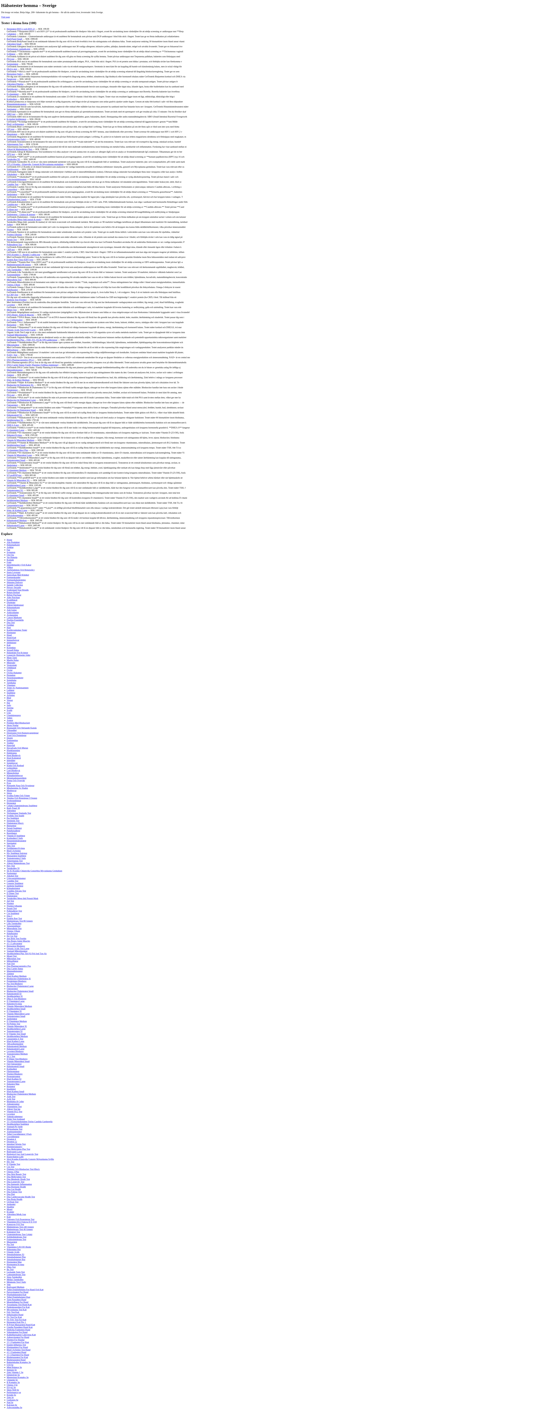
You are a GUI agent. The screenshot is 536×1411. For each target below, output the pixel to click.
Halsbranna (12, 753)
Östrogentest (12, 405)
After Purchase (13, 597)
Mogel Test (12, 956)
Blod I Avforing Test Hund (18, 1350)
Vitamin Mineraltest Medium (19, 1006)
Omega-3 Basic (13, 285)
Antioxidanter (13, 612)
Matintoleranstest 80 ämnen (19, 264)
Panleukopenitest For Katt (18, 1307)
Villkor (10, 567)
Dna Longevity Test (15, 1182)
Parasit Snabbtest (14, 828)
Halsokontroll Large (15, 1049)
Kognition (11, 647)
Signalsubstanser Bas (16, 1259)
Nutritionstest (12, 169)
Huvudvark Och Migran (17, 748)
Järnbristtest (12, 194)
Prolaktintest (12, 390)
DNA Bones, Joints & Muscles (20, 315)
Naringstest (12, 873)
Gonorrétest (12, 189)
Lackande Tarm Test (16, 1272)
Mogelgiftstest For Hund (17, 1302)
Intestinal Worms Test (16, 1144)
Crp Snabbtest (13, 913)
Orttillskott (11, 667)
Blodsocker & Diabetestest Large (21, 400)
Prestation (11, 675)
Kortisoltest (12, 99)
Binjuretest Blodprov (16, 946)
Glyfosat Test (12, 1202)
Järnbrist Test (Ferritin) (17, 300)
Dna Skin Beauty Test (16, 1174)
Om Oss (10, 555)
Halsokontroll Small (15, 1066)
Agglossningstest (14, 1131)
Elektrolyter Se (13, 1375)
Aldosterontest (13, 1104)
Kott (9, 1217)
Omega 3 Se (12, 1385)
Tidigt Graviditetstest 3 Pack (19, 1134)
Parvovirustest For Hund (17, 1292)
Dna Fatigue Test (14, 1192)
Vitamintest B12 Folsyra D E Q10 (22, 1222)
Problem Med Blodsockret (18, 723)
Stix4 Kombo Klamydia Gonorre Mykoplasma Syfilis (30, 1159)
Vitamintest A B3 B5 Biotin (19, 1247)
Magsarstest (12, 1242)
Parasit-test (11, 79)
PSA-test (11, 395)
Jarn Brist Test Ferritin (16, 938)
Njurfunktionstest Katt (16, 1294)
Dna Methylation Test (16, 1177)
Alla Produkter (13, 542)
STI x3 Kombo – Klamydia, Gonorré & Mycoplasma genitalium (35, 164)
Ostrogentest (12, 988)
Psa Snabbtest (13, 818)
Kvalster (10, 1212)
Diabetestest (12, 896)
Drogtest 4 (11, 1139)
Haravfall (11, 745)
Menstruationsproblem (16, 778)
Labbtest (10, 690)
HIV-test (10, 129)
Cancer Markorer (14, 617)
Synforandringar (14, 800)
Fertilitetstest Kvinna (16, 848)
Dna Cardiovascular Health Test (21, 1197)
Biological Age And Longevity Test (22, 1154)
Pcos (9, 783)
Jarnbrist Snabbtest (15, 886)
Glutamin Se (12, 1380)
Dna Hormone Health (16, 1187)
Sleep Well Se (13, 1390)
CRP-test (11, 249)
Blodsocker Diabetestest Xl (19, 978)
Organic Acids (13, 1252)
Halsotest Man (13, 1084)
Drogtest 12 (12, 1141)
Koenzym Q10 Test (15, 1224)
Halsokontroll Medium (17, 1046)
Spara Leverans (13, 572)
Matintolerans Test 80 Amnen (20, 921)
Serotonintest (12, 64)
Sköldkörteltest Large (16, 485)
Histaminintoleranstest (16, 104)
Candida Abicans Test (16, 891)
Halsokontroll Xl (14, 993)
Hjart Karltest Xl (14, 1079)
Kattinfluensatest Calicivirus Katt (21, 1335)
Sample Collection (15, 585)
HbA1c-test (12, 69)
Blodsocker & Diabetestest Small (21, 410)
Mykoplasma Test (14, 1129)
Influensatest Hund (15, 1314)
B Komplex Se (13, 1382)
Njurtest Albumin (14, 234)
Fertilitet (10, 625)
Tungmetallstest (13, 274)
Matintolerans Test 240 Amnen (20, 1227)
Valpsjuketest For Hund (17, 1332)
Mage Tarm (12, 657)
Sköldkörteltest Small (16, 445)
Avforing (11, 695)
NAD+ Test (12, 355)
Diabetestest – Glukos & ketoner (21, 214)
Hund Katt (11, 637)
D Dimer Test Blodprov (17, 1059)
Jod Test (10, 901)
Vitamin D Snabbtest (16, 836)
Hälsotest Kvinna (14, 435)
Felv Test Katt (13, 1312)
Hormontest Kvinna (15, 1264)
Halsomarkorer (13, 545)
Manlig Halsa (13, 660)
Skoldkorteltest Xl (15, 996)
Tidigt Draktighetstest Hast (18, 1297)
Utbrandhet (12, 730)
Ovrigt (9, 670)
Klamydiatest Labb (15, 1156)
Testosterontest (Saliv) (16, 139)
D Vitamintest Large (16, 1001)
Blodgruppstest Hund (16, 1360)
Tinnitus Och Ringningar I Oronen (22, 798)
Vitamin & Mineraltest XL (18, 480)
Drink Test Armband (16, 1119)
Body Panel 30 (13, 808)
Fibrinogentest (13, 1071)
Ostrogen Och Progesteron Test (20, 1219)
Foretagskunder (13, 577)
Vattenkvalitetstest (14, 1116)
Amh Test (11, 1096)
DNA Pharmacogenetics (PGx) (20, 360)
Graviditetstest (13, 1136)
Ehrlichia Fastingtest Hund (18, 1330)
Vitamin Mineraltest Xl (17, 1026)
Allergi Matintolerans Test (18, 863)
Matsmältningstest (14, 370)
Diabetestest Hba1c (15, 823)
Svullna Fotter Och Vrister (18, 795)
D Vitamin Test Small (16, 1034)
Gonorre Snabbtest (15, 883)
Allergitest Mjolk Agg (16, 1214)
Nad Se (10, 1402)
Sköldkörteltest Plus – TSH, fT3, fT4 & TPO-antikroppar (32, 340)
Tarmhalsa (11, 683)
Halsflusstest (12, 290)
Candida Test (12, 184)
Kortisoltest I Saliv (15, 838)
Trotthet (10, 743)
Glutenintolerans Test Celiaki (19, 1234)
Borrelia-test (12, 89)
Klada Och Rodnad (15, 765)
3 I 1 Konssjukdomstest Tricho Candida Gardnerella (29, 1121)
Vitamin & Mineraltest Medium (20, 440)
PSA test (10, 59)
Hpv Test (11, 866)
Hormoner (11, 632)
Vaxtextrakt (12, 665)
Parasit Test (12, 239)
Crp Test (10, 1167)
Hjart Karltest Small (15, 1091)
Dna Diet (11, 1194)
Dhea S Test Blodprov (16, 999)
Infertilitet (11, 760)
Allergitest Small (14, 44)
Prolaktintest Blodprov (17, 981)
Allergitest (11, 810)
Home (9, 540)
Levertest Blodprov (15, 1051)
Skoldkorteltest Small (16, 1009)
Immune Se (12, 1370)
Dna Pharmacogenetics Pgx (19, 966)
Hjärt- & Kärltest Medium (18, 380)
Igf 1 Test (11, 1056)
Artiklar (10, 547)
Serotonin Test (13, 820)
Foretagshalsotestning (16, 580)
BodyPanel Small (14, 39)
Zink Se (10, 1397)
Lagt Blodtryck (13, 770)
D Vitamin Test (13, 1164)
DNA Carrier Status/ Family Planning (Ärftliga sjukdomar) (32, 365)
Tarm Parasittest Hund (16, 1299)
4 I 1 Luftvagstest (14, 943)
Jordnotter (11, 1204)
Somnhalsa (11, 680)
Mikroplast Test (13, 958)
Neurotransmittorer (15, 678)
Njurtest (10, 229)
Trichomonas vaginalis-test (18, 49)
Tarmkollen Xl (13, 868)
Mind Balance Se (14, 1367)
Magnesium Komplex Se (18, 1377)
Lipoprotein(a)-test (15, 505)
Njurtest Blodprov (15, 1074)
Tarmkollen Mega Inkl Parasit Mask (22, 898)
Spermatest (11, 109)
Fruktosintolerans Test (16, 1239)
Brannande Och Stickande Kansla (22, 728)
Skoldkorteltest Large (16, 1029)
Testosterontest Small (16, 460)
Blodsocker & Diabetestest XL (20, 385)
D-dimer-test (12, 209)
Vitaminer (11, 685)
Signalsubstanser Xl (15, 1254)
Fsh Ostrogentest (14, 1064)
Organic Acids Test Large (18, 948)
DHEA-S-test (13, 425)
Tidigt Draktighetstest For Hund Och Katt (25, 1289)
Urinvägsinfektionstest (16, 179)
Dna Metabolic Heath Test (18, 1179)
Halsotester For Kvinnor (17, 652)
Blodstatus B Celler (15, 1101)
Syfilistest (11, 54)
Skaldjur (10, 1207)
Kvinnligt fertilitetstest (16, 119)
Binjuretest (11, 325)
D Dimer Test (13, 893)
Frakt (9, 562)
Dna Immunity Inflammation (19, 1184)
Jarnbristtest (12, 1019)
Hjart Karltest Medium (17, 976)
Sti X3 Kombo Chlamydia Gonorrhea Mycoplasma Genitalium (34, 871)
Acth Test (11, 1099)
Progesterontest (13, 1076)
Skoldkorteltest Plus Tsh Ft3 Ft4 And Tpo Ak (27, 953)
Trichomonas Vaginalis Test (19, 813)
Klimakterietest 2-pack (17, 199)
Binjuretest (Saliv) (15, 74)
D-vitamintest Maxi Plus (17, 450)
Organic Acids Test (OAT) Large (21, 330)
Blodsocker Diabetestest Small (20, 991)
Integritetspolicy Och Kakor (19, 565)
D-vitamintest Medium (17, 470)
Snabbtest (11, 693)
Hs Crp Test (12, 936)
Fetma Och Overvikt (16, 780)
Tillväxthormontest (15, 515)
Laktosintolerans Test (16, 1274)
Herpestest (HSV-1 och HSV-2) (21, 29)
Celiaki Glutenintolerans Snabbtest (22, 805)
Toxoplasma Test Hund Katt (19, 1304)
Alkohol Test (12, 876)
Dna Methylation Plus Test (18, 1149)
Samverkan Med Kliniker (18, 575)
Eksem (10, 738)
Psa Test (10, 1244)
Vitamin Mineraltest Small (18, 1061)
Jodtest (10, 224)
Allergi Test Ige (13, 1109)
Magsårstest (12, 134)
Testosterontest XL (15, 490)
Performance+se (14, 1392)
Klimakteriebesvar (15, 775)
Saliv (9, 705)
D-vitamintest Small (15, 495)
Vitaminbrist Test (14, 1106)
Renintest (11, 1086)
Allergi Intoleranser (15, 605)
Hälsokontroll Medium (17, 520)
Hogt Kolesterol (14, 758)
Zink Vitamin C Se (15, 1372)
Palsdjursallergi (13, 830)
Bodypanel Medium (15, 1287)
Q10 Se (10, 1365)
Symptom (11, 552)
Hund (9, 635)
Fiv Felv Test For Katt (16, 1319)
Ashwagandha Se (14, 1407)
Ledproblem (12, 768)
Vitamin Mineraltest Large (18, 1014)
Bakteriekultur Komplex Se (19, 1362)
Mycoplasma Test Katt (17, 1309)
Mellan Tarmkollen (15, 1279)
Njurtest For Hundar (16, 1340)
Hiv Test (10, 1162)
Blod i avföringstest (15, 124)
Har (8, 703)
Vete (9, 1284)
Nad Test (11, 963)
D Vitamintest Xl (14, 1011)
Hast (9, 627)
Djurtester (11, 602)
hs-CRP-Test (12, 295)
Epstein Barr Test (14, 918)
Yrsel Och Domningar (16, 735)
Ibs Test (10, 1269)
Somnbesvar (12, 763)
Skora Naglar (12, 725)
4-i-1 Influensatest (14, 320)
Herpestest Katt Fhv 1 (16, 1322)
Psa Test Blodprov (15, 983)
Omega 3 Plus (13, 1172)
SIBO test (11, 114)
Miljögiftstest (12, 350)
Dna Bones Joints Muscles (18, 941)
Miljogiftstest (12, 961)
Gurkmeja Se (12, 1400)
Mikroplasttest (13, 345)
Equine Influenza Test (16, 1345)
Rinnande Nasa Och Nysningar (20, 785)
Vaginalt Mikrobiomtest (17, 335)
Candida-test (12, 204)
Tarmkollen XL (13, 159)
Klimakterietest (13, 888)
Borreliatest (12, 833)
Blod (9, 698)
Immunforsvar (13, 640)
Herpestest (11, 803)
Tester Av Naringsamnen (17, 688)
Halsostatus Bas (14, 1249)
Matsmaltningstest (14, 971)
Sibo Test (11, 846)
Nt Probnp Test (13, 1024)
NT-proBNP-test (14, 475)
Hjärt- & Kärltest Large (17, 510)
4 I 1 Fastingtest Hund (16, 1352)
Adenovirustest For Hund (18, 1337)
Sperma (10, 708)
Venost (10, 700)
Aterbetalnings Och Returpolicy (21, 570)
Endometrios (12, 740)
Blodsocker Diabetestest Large (20, 986)
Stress (9, 793)
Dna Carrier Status (15, 968)
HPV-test (11, 154)
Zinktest (10, 375)
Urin (9, 713)
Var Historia (12, 557)
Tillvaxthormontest (15, 1044)
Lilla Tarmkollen (14, 269)
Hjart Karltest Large (15, 1041)
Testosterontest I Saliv (16, 858)
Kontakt (10, 560)
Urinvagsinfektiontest (16, 878)
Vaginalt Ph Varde (15, 1126)
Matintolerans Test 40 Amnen (20, 1229)
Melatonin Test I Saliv (16, 1282)
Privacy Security (14, 587)
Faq (8, 550)
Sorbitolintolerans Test (16, 1237)
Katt (8, 645)
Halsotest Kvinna (14, 1004)
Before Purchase (14, 595)
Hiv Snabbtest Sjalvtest (17, 853)
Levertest (11, 305)
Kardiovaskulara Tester (17, 630)
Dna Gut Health (14, 1189)
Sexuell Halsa (13, 650)
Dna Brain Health (14, 1199)
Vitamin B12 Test (14, 1111)
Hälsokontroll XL (14, 415)
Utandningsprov (14, 715)
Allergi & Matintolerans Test (19, 149)
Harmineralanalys (14, 1146)
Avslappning (12, 615)
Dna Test (11, 622)
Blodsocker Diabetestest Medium (21, 1094)
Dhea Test (11, 1267)
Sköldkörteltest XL (15, 420)
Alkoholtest (12, 174)
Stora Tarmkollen (14, 1277)
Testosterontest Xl (14, 1031)
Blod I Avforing (14, 851)
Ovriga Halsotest (14, 673)
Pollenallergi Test (14, 244)
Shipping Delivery (15, 582)
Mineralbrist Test (14, 279)
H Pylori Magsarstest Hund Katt (21, 1325)
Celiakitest (11, 34)
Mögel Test (12, 310)
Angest (10, 720)
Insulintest (11, 1089)
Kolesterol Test (13, 1232)
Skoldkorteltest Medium (17, 1036)
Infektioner (11, 642)
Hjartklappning (13, 750)
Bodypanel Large (14, 1151)
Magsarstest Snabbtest (16, 856)
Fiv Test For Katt (14, 1317)
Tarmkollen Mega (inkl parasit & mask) (24, 219)
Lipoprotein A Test (15, 1039)
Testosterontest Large (16, 1081)
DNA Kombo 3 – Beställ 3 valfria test (23, 254)
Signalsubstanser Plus (16, 1257)
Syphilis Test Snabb (15, 815)
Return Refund (13, 592)
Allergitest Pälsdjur (15, 84)
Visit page (5, 17)
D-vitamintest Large (15, 430)
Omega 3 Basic (13, 931)
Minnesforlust (13, 773)
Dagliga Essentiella (15, 620)
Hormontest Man (14, 1262)
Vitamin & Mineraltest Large (19, 455)
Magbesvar (11, 790)
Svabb (9, 710)
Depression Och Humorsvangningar (23, 733)
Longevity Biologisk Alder (18, 655)
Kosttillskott (12, 600)
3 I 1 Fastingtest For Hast (18, 1342)
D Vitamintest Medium (17, 1021)
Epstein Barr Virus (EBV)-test (20, 259)
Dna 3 (9, 916)
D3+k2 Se (11, 1387)
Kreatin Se (11, 1395)
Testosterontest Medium (17, 1054)
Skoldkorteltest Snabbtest (18, 1124)
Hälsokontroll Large (15, 525)
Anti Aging (12, 610)
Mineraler (11, 662)
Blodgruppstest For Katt (17, 1357)
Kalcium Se (12, 1405)
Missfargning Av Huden (17, 788)
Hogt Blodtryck (14, 755)
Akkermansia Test (15, 144)
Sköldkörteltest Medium (17, 500)
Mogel (9, 1209)
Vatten (9, 718)
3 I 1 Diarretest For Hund (18, 1355)
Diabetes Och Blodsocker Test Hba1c (23, 1169)
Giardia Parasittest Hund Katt (20, 1327)
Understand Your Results (18, 590)
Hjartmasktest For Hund (17, 1347)
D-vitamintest (13, 94)
